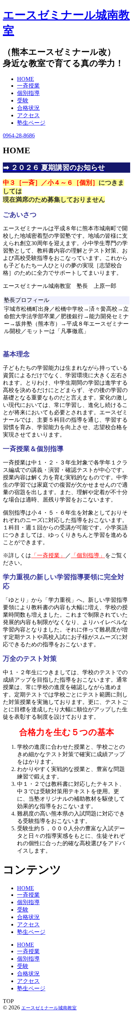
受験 (22, 910)
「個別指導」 (88, 555)
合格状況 (28, 917)
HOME (25, 888)
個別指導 (28, 902)
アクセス (28, 924)
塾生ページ (31, 932)
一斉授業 (28, 895)
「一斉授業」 (48, 555)
